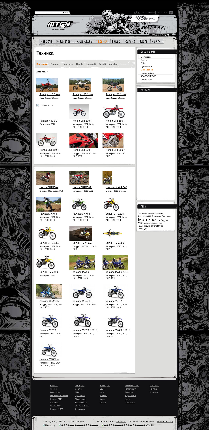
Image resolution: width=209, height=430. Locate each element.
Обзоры (151, 213)
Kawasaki (91, 64)
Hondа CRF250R (115, 150)
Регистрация (149, 12)
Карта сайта (130, 396)
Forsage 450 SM (48, 120)
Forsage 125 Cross (83, 94)
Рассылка (162, 12)
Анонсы (53, 389)
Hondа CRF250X (48, 187)
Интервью (54, 402)
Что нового (142, 213)
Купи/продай (156, 216)
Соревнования (144, 216)
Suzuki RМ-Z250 (115, 243)
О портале (154, 386)
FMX (143, 63)
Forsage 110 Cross (49, 94)
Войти (137, 12)
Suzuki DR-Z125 (115, 213)
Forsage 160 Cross (116, 94)
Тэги (143, 206)
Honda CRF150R (49, 150)
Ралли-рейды (147, 73)
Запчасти (159, 213)
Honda (79, 64)
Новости (54, 386)
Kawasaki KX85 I (82, 213)
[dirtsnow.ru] (160, 35)
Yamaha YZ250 (47, 330)
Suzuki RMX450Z (82, 243)
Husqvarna (67, 64)
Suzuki (102, 64)
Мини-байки (147, 69)
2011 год (40, 71)
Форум (103, 402)
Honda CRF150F (115, 120)
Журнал (103, 396)
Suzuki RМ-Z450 (48, 272)
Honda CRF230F (82, 150)
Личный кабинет (132, 386)
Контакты (154, 392)
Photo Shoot (55, 406)
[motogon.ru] (61, 26)
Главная (41, 45)
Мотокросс (146, 57)
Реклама (145, 89)
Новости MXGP (56, 409)
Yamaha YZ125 (114, 301)
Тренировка (166, 216)
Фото (102, 392)
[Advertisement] (155, 144)
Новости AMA (56, 399)
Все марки (42, 64)
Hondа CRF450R (82, 187)
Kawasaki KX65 (48, 213)
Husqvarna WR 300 (116, 187)
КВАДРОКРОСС (148, 76)
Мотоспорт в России (59, 396)
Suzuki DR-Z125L (49, 243)
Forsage (54, 64)
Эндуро (144, 60)
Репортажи (55, 392)
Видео (103, 389)
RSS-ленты (130, 402)
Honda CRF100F (82, 120)
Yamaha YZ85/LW (49, 359)
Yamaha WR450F (82, 301)
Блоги (102, 399)
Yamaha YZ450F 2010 (118, 330)
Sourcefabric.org (165, 421)
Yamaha (113, 64)
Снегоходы (146, 79)
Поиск (127, 399)
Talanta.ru (121, 421)
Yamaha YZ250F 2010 (85, 330)
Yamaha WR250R (49, 301)
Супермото (146, 66)
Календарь (105, 386)
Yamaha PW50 (81, 272)
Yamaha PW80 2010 (117, 272)
